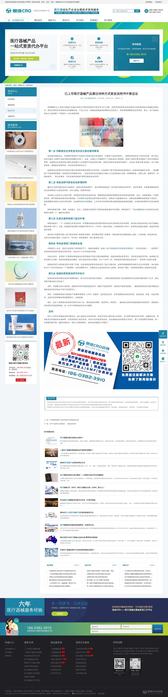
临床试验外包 (56, 663)
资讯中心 (66, 20)
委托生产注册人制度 (32, 663)
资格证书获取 (29, 677)
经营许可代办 (81, 659)
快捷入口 (9, 642)
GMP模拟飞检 (81, 673)
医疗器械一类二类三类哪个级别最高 (98, 580)
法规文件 (11, 116)
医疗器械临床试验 (31, 659)
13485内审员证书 (82, 649)
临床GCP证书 (81, 652)
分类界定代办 (56, 670)
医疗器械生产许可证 (32, 680)
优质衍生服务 (82, 642)
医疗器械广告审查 (83, 656)
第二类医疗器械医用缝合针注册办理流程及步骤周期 (103, 586)
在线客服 (149, 2)
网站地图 (101, 693)
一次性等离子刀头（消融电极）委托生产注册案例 (64, 583)
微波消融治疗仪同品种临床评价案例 (60, 580)
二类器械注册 (56, 652)
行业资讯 (11, 99)
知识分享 (29, 85)
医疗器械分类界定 (31, 670)
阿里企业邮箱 (81, 691)
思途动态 (11, 105)
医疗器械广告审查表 (32, 673)
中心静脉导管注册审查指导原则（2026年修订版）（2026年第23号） (146, 571)
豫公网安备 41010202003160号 (85, 693)
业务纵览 (158, 2)
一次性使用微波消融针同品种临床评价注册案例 (63, 574)
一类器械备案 (56, 649)
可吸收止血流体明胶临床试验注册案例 (61, 577)
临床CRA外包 (81, 670)
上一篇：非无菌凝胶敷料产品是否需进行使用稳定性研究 (61, 420)
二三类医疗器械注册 (32, 649)
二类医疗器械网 (69, 691)
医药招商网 (45, 691)
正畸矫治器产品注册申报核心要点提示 (99, 574)
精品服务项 (56, 642)
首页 (15, 85)
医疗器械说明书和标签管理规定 (120, 248)
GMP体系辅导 (56, 666)
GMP (89, 294)
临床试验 (84, 201)
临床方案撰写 (81, 666)
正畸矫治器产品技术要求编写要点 (97, 577)
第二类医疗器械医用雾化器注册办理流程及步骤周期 (103, 583)
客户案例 (108, 20)
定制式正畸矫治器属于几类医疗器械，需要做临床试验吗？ (105, 571)
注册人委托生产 (57, 659)
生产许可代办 (56, 673)
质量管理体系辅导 (31, 666)
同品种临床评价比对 (32, 656)
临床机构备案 (81, 663)
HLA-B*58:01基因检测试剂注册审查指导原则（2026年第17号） (144, 586)
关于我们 (80, 20)
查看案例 (17, 65)
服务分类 (28, 642)
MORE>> (76, 565)
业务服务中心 (10, 649)
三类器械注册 (56, 656)
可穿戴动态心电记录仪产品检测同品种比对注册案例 (65, 571)
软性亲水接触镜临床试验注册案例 (59, 586)
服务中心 (52, 20)
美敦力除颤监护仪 (56, 691)
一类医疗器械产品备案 (33, 652)
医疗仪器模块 (29, 691)
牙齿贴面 (37, 691)
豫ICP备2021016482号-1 (61, 693)
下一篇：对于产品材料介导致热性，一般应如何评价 (60, 424)
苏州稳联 (89, 691)
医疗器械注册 (88, 156)
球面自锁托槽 (18, 691)
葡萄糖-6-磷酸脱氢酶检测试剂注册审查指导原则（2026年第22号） (145, 574)
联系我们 (94, 20)
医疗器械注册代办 (91, 98)
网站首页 (38, 20)
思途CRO (144, 209)
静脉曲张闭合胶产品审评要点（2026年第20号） (140, 583)
